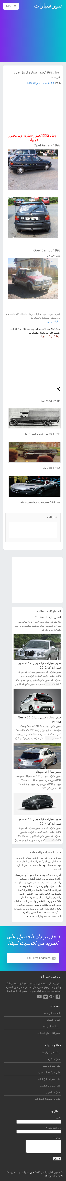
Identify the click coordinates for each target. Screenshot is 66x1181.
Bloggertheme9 (54, 1176)
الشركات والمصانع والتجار (34, 861)
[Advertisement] (33, 36)
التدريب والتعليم (35, 893)
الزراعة (47, 897)
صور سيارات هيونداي (48, 772)
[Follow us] (45, 997)
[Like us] (57, 997)
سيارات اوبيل (54, 321)
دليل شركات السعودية (49, 1072)
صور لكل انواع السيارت (48, 1033)
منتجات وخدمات (45, 865)
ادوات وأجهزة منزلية (44, 886)
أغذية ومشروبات (51, 878)
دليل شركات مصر (51, 1065)
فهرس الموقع (53, 1019)
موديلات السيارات (51, 1026)
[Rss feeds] (39, 997)
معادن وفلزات (43, 916)
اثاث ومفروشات (42, 882)
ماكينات (56, 912)
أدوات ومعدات (21, 875)
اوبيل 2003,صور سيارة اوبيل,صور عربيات (40, 501)
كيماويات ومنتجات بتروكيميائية (28, 908)
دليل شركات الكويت (50, 1085)
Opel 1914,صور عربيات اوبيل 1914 (43, 433)
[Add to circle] (51, 997)
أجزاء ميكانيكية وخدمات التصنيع (45, 875)
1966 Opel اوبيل (52, 467)
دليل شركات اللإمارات (49, 1079)
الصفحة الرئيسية (52, 1013)
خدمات (30, 916)
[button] (59, 389)
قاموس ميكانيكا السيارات (47, 1098)
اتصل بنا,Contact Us (48, 617)
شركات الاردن (53, 1092)
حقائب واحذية (41, 904)
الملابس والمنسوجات (34, 901)
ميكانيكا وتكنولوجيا (51, 336)
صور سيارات (28, 1172)
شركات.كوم (54, 1059)
